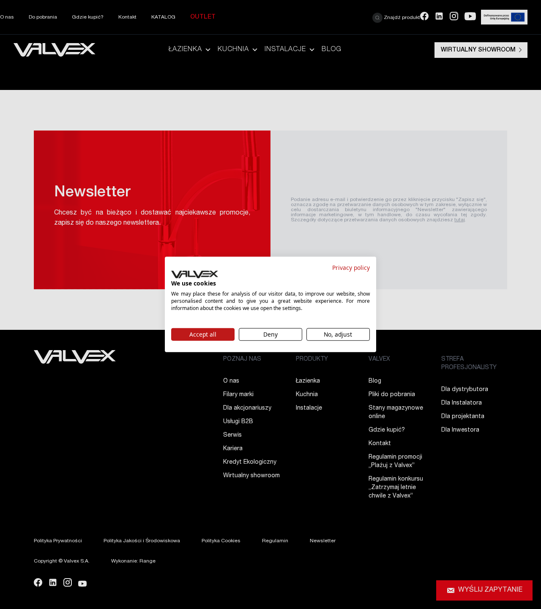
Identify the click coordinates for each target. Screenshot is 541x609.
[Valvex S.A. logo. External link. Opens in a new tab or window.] (194, 274)
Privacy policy (351, 268)
